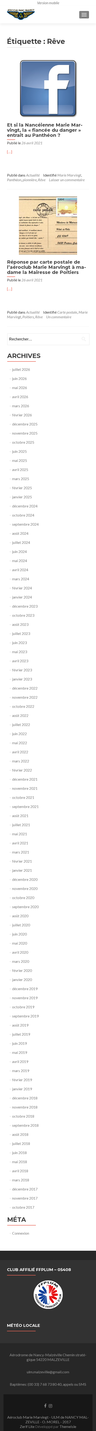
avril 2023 (20, 661)
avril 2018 (20, 1171)
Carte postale (67, 312)
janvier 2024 (22, 597)
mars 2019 (20, 1070)
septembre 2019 (25, 1016)
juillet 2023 (21, 633)
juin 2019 (19, 1043)
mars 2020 (20, 961)
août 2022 (20, 715)
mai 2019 (19, 1052)
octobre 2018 (23, 1116)
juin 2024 (19, 551)
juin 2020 (19, 934)
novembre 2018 (25, 1107)
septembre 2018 (25, 1125)
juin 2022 (19, 733)
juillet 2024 (21, 542)
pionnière (30, 179)
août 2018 (20, 1134)
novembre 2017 (25, 1198)
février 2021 (22, 861)
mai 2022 (19, 742)
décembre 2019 (25, 988)
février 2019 (22, 1079)
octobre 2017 (23, 1207)
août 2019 (20, 1025)
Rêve (41, 179)
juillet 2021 (21, 824)
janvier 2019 (22, 1089)
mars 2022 (20, 761)
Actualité (33, 175)
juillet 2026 (21, 369)
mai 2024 (19, 560)
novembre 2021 (25, 788)
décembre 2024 (25, 506)
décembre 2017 (25, 1189)
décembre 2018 (25, 1098)
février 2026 (22, 415)
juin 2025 (19, 451)
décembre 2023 (25, 606)
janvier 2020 (22, 979)
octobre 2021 (23, 797)
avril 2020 (20, 952)
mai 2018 (19, 1161)
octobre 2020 (23, 897)
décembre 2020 (25, 879)
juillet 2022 (21, 724)
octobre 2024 (23, 515)
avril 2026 (20, 396)
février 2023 (22, 670)
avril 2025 (20, 469)
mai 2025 (19, 460)
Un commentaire (58, 317)
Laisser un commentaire (67, 179)
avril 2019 (20, 1061)
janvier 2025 (22, 497)
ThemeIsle (67, 1426)
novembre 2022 (25, 697)
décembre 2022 (25, 688)
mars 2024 (20, 579)
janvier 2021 (22, 870)
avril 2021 (20, 843)
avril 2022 (20, 752)
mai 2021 (19, 834)
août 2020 (20, 916)
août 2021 (20, 815)
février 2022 (22, 770)
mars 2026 (20, 406)
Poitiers (28, 317)
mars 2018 (20, 1180)
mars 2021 (20, 852)
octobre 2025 (23, 442)
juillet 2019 (21, 1034)
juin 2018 (19, 1152)
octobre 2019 (23, 1007)
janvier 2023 (22, 679)
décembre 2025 (25, 424)
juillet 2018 (21, 1143)
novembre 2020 (25, 888)
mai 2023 (19, 651)
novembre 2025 (25, 433)
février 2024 (22, 588)
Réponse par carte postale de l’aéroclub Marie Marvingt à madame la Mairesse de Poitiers (46, 267)
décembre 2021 (25, 779)
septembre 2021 (25, 806)
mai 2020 (19, 943)
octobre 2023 (23, 615)
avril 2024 (20, 569)
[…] (9, 151)
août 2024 (20, 533)
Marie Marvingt (69, 175)
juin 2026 (19, 378)
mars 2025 (20, 478)
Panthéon (14, 179)
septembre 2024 (25, 524)
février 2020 (22, 970)
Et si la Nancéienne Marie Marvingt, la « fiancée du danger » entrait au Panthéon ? (44, 130)
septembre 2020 (25, 906)
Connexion (20, 1233)
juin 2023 (19, 642)
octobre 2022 (23, 706)
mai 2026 (19, 387)
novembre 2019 (25, 997)
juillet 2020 (21, 925)
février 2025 (22, 487)
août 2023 (20, 624)
